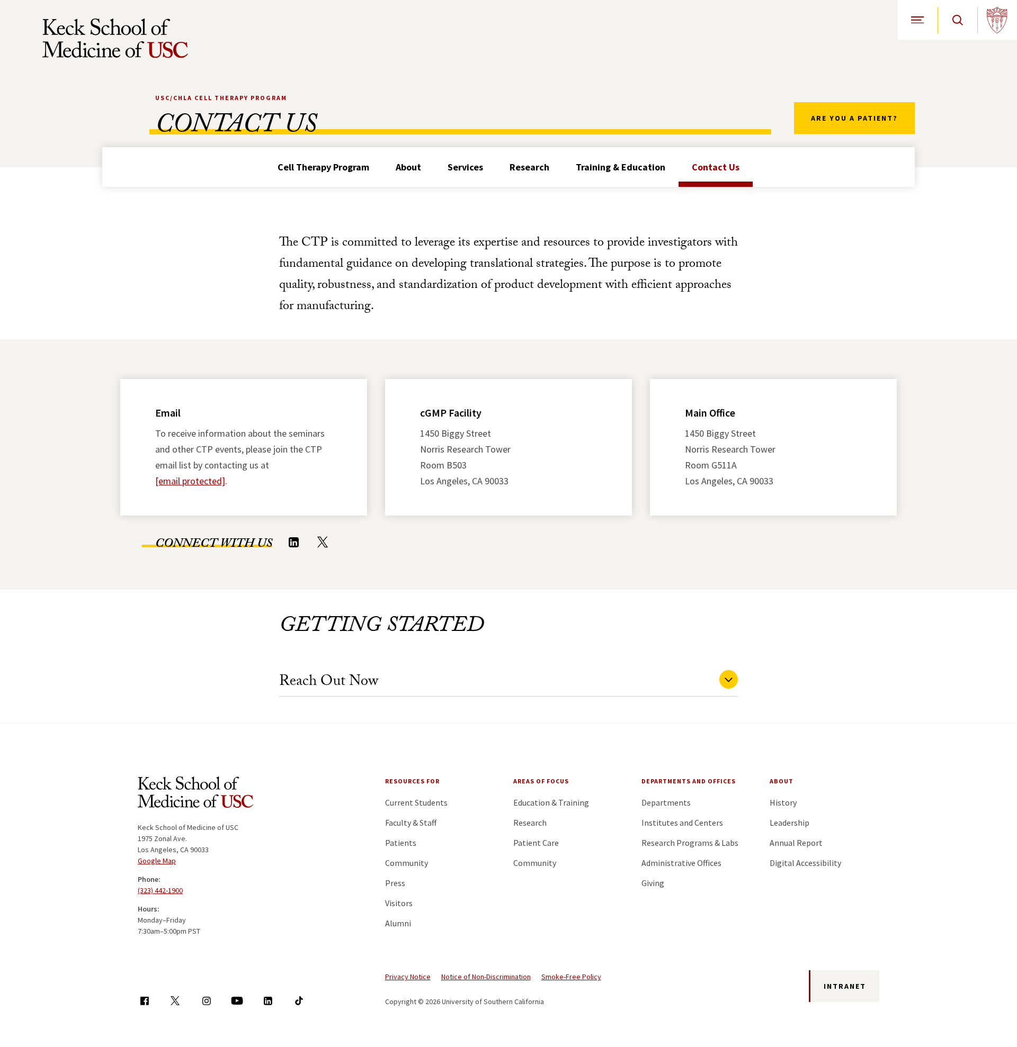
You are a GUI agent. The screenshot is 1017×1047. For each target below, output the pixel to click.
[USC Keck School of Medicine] (115, 38)
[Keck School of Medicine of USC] (195, 794)
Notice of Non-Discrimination (486, 976)
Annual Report (796, 842)
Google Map (157, 860)
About (408, 167)
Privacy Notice (408, 976)
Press (395, 883)
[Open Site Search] (957, 20)
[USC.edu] (997, 20)
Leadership (789, 822)
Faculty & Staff (410, 822)
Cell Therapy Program (323, 167)
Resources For (412, 781)
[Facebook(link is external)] (144, 1000)
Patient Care (536, 842)
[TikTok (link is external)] (299, 1000)
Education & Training (551, 802)
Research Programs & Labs (689, 842)
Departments (666, 802)
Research (529, 167)
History (783, 802)
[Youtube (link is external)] (237, 1000)
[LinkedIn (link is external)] (293, 542)
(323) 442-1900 (160, 890)
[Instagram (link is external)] (206, 1000)
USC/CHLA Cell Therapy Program (221, 98)
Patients (400, 842)
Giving (652, 883)
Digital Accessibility (805, 863)
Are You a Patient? (854, 118)
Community (406, 863)
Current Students (416, 802)
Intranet (845, 986)
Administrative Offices (681, 863)
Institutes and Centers (682, 822)
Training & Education (620, 167)
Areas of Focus (541, 781)
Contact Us (715, 167)
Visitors (399, 903)
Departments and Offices (688, 781)
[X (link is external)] (323, 542)
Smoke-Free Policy (571, 976)
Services (465, 167)
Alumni (398, 923)
